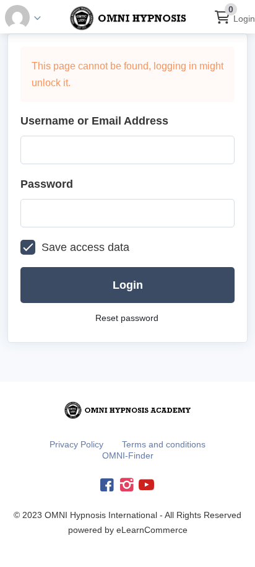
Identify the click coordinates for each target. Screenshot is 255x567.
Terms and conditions (163, 444)
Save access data (85, 247)
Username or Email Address (94, 121)
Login (244, 19)
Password (46, 184)
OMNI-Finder (127, 455)
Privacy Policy (76, 444)
